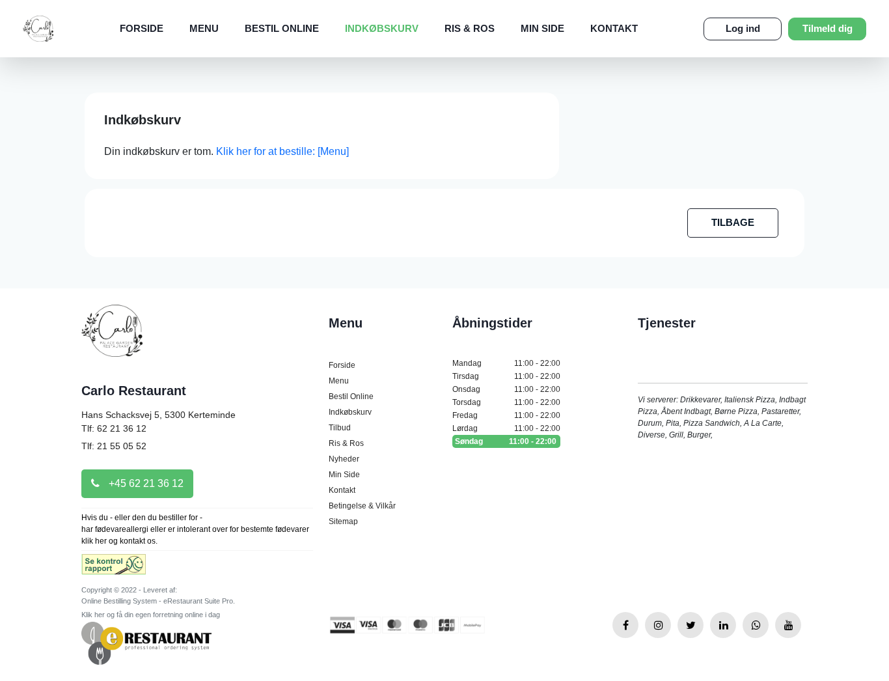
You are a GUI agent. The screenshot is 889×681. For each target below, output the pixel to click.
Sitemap (343, 521)
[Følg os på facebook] (625, 625)
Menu (204, 28)
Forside (141, 28)
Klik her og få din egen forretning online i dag (150, 614)
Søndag (505, 441)
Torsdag (506, 402)
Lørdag (506, 428)
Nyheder (344, 459)
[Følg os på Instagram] (658, 625)
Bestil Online (282, 28)
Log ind (743, 28)
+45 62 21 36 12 (145, 483)
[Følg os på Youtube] (788, 625)
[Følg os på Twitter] (690, 625)
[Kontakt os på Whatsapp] (756, 625)
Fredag (506, 415)
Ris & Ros (469, 28)
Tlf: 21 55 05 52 (113, 446)
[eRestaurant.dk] (146, 642)
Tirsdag (506, 376)
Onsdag (506, 389)
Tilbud (340, 427)
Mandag (506, 363)
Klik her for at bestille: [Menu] (282, 151)
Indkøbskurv (381, 28)
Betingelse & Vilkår (362, 505)
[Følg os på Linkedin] (723, 625)
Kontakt (614, 28)
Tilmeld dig (827, 28)
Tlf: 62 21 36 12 (113, 428)
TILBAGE (732, 222)
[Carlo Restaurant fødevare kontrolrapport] (113, 568)
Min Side (542, 28)
